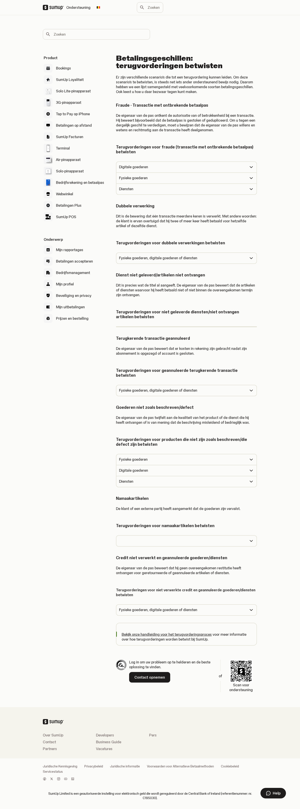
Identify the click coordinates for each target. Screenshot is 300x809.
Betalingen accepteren (74, 261)
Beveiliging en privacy (73, 295)
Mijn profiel (65, 284)
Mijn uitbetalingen (70, 307)
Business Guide (108, 742)
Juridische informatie (125, 766)
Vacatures (104, 749)
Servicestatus (53, 772)
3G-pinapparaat (68, 102)
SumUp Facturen (69, 137)
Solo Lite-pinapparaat (73, 91)
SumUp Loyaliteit (70, 79)
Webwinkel (64, 194)
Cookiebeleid (230, 766)
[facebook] (44, 779)
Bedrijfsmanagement (73, 272)
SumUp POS (66, 217)
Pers (153, 735)
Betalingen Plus (68, 205)
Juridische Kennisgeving (60, 766)
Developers (105, 735)
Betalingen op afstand (74, 125)
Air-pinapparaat (68, 159)
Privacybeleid (93, 766)
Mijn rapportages (69, 250)
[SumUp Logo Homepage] (54, 7)
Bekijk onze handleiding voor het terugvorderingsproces (167, 634)
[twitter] (51, 779)
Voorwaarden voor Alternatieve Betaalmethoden (180, 766)
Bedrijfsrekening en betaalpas (80, 182)
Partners (50, 749)
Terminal (63, 148)
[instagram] (58, 779)
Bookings (63, 68)
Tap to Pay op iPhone (73, 114)
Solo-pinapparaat (70, 171)
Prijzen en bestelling (72, 318)
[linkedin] (72, 779)
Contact (49, 742)
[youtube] (65, 779)
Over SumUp (53, 735)
